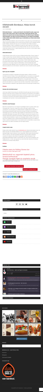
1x (9, 273)
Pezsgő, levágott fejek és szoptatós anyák (19, 159)
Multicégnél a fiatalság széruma (30, 169)
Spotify (9, 222)
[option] (21, 279)
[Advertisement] (21, 14)
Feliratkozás (37, 275)
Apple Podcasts (11, 226)
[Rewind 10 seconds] (7, 273)
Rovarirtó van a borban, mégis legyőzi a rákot (11, 151)
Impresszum (4, 352)
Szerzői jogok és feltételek (6, 357)
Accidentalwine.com (23, 130)
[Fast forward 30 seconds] (12, 273)
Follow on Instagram (22, 338)
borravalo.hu (21, 7)
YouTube (9, 241)
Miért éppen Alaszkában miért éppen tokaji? (14, 166)
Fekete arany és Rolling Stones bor (16, 150)
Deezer (8, 231)
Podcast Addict (11, 236)
